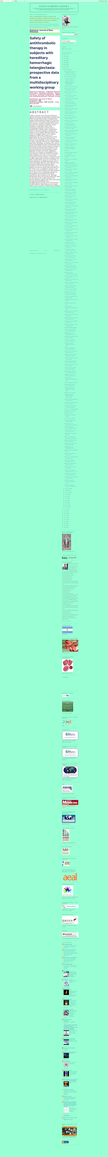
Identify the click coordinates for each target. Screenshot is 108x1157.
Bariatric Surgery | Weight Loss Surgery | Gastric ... (70, 118)
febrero (66, 505)
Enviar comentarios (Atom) (40, 253)
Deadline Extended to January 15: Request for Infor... (71, 186)
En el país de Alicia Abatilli (69, 1048)
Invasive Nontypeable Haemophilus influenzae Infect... (69, 344)
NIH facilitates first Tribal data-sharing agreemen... (70, 464)
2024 (65, 58)
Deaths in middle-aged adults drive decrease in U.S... (70, 89)
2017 (65, 512)
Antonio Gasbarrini (46, 94)
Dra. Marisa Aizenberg (68, 1009)
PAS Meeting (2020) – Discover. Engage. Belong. (70, 169)
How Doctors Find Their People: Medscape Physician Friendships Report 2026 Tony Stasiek (69, 960)
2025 (65, 56)
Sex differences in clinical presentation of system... (69, 243)
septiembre (67, 492)
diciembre (67, 69)
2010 (65, 525)
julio (66, 496)
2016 (65, 514)
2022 (65, 62)
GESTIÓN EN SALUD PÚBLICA (70, 957)
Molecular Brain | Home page (70, 74)
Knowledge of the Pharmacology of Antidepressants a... (70, 325)
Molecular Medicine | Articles (70, 76)
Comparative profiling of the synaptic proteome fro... (70, 138)
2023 (65, 60)
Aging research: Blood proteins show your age (70, 92)
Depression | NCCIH (68, 413)
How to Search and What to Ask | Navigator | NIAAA (70, 283)
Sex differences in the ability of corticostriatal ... (70, 134)
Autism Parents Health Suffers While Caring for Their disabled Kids (73, 1073)
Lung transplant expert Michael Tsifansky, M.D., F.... (70, 179)
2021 (65, 64)
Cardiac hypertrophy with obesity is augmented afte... (71, 239)
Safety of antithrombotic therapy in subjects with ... (70, 276)
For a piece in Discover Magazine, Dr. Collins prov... (71, 183)
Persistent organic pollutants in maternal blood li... (70, 196)
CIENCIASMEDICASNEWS (54, 6)
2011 (65, 523)
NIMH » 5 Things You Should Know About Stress (70, 440)
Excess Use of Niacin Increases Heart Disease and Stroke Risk (73, 1032)
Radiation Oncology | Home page (71, 86)
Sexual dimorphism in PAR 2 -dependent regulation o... (70, 203)
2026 (65, 54)
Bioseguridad (66, 970)
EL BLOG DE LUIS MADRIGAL (68, 1020)
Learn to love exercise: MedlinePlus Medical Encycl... (71, 424)
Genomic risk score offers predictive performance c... (70, 340)
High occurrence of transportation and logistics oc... (71, 263)
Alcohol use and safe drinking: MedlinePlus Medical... (70, 286)
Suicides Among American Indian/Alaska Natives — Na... (71, 470)
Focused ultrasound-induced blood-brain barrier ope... (70, 256)
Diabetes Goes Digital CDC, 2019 (71, 382)
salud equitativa (74, 563)
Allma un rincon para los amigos (70, 1117)
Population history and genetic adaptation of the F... (70, 144)
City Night (71, 1053)
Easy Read (66, 150)
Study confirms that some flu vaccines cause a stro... (70, 430)
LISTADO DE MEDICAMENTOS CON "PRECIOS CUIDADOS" (70, 1098)
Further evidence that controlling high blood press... (71, 99)
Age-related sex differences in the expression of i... (71, 229)
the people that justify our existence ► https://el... (69, 79)
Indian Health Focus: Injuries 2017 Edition (70, 467)
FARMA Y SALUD (67, 1096)
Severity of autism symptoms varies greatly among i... (70, 368)
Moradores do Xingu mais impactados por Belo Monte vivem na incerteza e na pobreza (70, 1092)
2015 (65, 515)
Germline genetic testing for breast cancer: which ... (71, 315)
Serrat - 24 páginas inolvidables (72, 1063)
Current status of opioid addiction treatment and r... (71, 321)
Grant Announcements (68, 115)
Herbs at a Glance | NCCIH (69, 418)
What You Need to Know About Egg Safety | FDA (70, 297)
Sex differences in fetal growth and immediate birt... (71, 206)
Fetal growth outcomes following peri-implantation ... (71, 223)
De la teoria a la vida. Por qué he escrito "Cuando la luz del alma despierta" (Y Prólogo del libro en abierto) (73, 1003)
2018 (65, 510)
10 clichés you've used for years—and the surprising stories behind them (70, 946)
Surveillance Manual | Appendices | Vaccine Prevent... (71, 399)
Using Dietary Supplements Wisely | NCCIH (69, 420)
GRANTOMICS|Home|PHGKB (70, 327)
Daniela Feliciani (46, 93)
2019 (65, 68)
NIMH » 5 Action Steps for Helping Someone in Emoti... (70, 437)
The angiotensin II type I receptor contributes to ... (71, 236)
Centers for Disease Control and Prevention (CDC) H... (70, 112)
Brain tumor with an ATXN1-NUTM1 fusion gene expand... (71, 266)
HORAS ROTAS (67, 989)
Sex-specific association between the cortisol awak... (70, 141)
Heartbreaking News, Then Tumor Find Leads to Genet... (71, 311)
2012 (65, 521)
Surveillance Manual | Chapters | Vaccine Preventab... (70, 403)
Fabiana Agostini (53, 91)
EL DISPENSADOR (68, 944)
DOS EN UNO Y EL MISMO (69, 1021)
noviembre (67, 488)
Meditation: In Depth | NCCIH (70, 289)
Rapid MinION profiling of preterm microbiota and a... (70, 385)
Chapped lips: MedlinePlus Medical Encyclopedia (69, 147)
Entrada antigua (57, 250)
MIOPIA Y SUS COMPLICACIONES (73, 1040)
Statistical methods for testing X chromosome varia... (70, 233)
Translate (71, 43)
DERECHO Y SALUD (68, 980)
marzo (66, 504)
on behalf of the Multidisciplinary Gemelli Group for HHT (55, 95)
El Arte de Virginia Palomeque (70, 1052)
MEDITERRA (67, 1115)
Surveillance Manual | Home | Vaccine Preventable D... (70, 406)
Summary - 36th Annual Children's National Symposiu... (71, 173)
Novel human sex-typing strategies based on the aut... (70, 249)
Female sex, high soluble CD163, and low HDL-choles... (71, 213)
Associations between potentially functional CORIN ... (71, 337)
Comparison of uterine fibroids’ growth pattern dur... (70, 219)
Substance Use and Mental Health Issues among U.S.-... (71, 457)
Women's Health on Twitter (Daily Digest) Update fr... (71, 109)
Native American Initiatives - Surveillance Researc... (70, 460)
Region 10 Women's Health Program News (69, 454)
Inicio (46, 250)
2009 (65, 527)
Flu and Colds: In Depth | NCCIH (71, 409)
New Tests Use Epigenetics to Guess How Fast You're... (70, 348)
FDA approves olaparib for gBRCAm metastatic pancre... (70, 163)
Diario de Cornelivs (68, 999)
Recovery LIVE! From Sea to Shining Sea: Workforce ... (70, 72)
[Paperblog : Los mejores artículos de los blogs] (65, 696)
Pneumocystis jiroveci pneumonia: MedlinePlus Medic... (70, 481)
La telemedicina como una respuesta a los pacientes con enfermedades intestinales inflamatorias (73, 1013)
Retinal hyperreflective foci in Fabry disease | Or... (70, 269)
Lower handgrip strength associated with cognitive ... (70, 102)
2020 (65, 66)
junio (66, 498)
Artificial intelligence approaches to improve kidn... (71, 358)
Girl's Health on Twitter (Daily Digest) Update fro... (70, 106)
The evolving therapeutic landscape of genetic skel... (70, 124)
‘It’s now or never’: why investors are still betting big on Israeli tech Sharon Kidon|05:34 (70, 966)
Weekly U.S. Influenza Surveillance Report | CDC (70, 427)
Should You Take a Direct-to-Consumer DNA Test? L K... (70, 371)
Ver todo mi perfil (66, 621)
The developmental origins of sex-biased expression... (71, 199)
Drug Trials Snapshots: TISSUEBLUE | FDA (69, 447)
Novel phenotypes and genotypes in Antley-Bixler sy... (71, 121)
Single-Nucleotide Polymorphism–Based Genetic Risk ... (71, 308)
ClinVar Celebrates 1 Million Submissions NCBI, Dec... (70, 330)
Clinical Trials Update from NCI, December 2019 (70, 153)
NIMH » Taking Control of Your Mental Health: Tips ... (70, 444)
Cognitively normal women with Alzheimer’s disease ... (70, 253)
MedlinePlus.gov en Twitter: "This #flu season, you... (71, 279)
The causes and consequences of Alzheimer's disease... (70, 351)
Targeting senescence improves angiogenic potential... (70, 209)
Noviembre (66, 1049)
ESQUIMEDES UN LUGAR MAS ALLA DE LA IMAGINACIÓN (70, 1080)
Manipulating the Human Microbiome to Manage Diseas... (69, 389)
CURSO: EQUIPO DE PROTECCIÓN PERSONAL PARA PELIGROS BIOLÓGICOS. (73, 974)
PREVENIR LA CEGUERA (69, 1038)
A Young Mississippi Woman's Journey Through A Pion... (70, 361)
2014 (65, 517)
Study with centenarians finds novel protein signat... (70, 96)
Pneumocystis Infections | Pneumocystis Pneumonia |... (70, 485)
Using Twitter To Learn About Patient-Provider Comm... (70, 193)
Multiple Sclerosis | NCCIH (69, 392)
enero (66, 507)
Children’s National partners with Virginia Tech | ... (71, 176)
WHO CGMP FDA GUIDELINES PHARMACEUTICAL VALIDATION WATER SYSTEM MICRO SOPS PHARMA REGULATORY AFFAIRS (70, 1027)
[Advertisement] (41, 239)
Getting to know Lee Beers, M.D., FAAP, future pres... (71, 166)
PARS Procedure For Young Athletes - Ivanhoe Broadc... (70, 293)
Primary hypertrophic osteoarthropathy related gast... (71, 273)
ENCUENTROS (67, 1061)
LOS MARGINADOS (68, 964)
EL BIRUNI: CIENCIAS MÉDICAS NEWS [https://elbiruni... (69, 83)
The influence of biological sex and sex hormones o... (70, 216)
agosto (66, 494)
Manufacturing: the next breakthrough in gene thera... (70, 333)
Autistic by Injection (68, 1070)
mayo (66, 500)
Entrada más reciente (34, 250)
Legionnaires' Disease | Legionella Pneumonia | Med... (71, 477)
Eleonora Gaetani (37, 91)
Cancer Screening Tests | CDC (70, 291)
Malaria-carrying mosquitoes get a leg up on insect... (71, 365)
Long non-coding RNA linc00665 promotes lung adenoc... (71, 131)
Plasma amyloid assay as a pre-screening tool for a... (70, 259)
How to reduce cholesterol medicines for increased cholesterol (73, 1109)
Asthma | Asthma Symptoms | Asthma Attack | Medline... (70, 189)
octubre (66, 490)
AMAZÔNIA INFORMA (69, 1089)
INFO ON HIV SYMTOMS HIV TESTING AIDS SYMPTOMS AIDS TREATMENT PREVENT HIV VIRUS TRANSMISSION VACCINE (70, 1104)
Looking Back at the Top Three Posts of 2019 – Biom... (70, 127)
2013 (65, 519)
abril (66, 502)
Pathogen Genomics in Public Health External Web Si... (70, 355)
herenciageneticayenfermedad (70, 949)
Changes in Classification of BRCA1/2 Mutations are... (70, 375)
